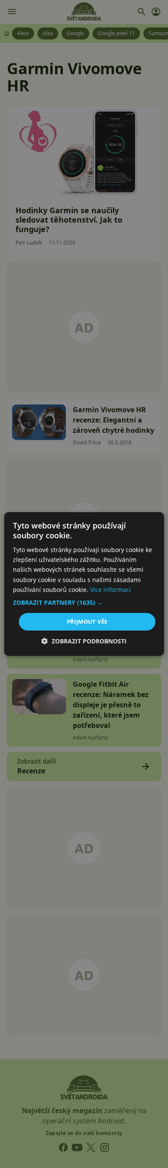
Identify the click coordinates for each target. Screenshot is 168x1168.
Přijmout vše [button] (87, 621)
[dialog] (84, 584)
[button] (84, 603)
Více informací (110, 590)
